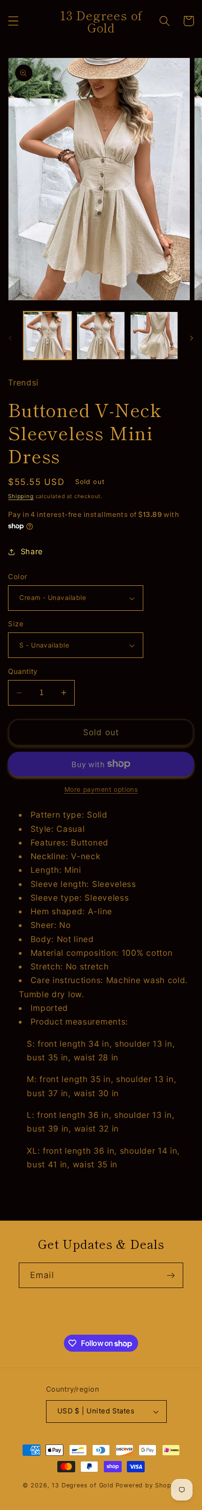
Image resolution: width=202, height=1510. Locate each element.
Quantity (23, 671)
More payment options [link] (101, 789)
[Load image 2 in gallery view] (100, 336)
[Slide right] (191, 338)
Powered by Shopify (148, 1485)
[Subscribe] (171, 1275)
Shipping (20, 496)
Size (15, 624)
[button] (13, 21)
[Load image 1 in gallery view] (47, 336)
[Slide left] (10, 338)
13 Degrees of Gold (83, 1485)
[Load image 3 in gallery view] (154, 336)
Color (17, 577)
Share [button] (32, 551)
